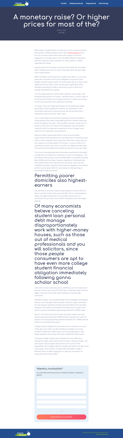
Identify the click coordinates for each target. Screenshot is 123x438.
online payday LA (74, 53)
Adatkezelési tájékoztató (102, 434)
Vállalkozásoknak (76, 3)
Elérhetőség (103, 3)
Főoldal (64, 3)
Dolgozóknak (91, 3)
